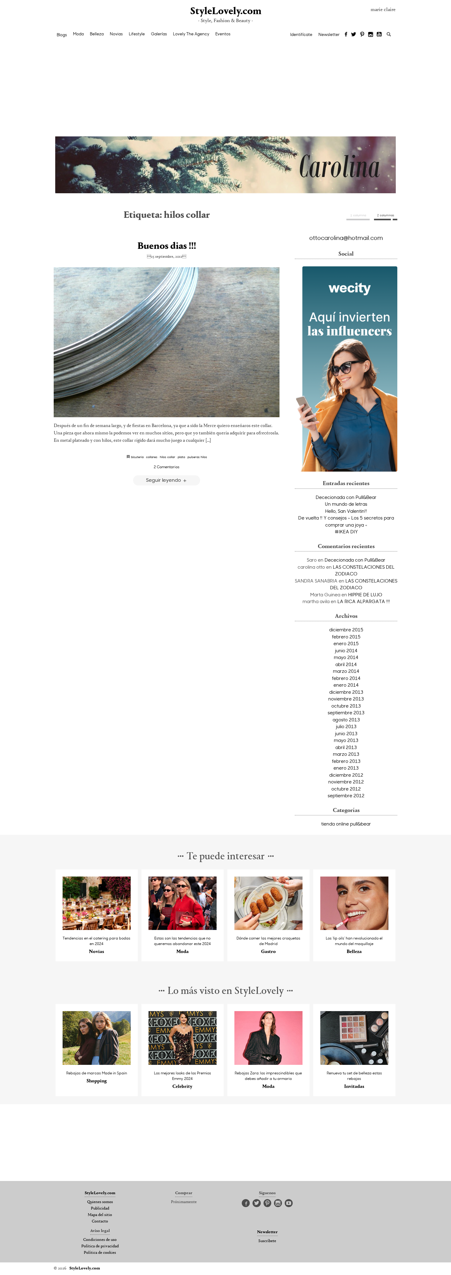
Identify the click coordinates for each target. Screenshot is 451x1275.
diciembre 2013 (346, 692)
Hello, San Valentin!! (346, 511)
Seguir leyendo (164, 480)
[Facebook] (346, 34)
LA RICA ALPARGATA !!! (363, 601)
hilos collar (167, 457)
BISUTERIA (137, 457)
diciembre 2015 (346, 629)
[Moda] (182, 928)
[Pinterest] (362, 34)
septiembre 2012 (346, 795)
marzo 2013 (346, 754)
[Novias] (97, 928)
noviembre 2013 (346, 699)
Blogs (62, 34)
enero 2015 (346, 643)
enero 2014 (346, 685)
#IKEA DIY (346, 531)
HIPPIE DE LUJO (365, 594)
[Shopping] (97, 1063)
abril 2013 (346, 747)
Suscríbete (267, 1241)
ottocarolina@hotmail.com (346, 237)
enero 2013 (346, 768)
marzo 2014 (346, 671)
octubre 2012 (346, 789)
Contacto (100, 1221)
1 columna (358, 215)
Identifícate (301, 34)
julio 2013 (346, 726)
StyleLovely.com (225, 11)
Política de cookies (100, 1253)
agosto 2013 (346, 719)
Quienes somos (100, 1202)
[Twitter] (353, 34)
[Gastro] (268, 928)
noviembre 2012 (346, 782)
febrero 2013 (346, 761)
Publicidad (100, 1208)
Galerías (159, 34)
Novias (116, 34)
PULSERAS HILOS (197, 457)
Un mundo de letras (346, 504)
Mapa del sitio (100, 1215)
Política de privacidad (100, 1246)
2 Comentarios (166, 466)
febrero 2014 (346, 678)
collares (151, 457)
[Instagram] (370, 34)
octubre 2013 (346, 706)
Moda (78, 34)
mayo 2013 (346, 740)
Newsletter (329, 34)
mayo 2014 (346, 657)
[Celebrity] (182, 1063)
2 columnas (385, 215)
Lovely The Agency (191, 34)
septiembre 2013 (346, 712)
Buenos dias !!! (166, 246)
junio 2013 (346, 733)
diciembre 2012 (346, 775)
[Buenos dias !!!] (166, 342)
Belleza (97, 34)
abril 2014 (346, 664)
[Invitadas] (354, 1063)
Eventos (222, 34)
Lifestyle (137, 34)
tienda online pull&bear (346, 824)
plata (181, 457)
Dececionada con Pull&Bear (346, 497)
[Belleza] (354, 928)
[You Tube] (379, 34)
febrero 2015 (346, 637)
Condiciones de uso (100, 1240)
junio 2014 (346, 650)
